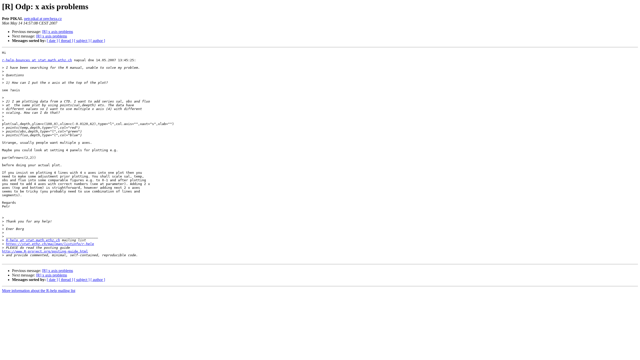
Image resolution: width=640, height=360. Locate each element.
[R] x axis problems (57, 32)
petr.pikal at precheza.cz (43, 18)
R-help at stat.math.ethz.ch (33, 240)
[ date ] (52, 40)
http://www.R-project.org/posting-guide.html (45, 251)
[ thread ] (66, 40)
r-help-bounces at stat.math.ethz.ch (37, 60)
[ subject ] (82, 40)
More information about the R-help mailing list (38, 290)
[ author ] (97, 40)
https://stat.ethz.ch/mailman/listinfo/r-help (50, 244)
